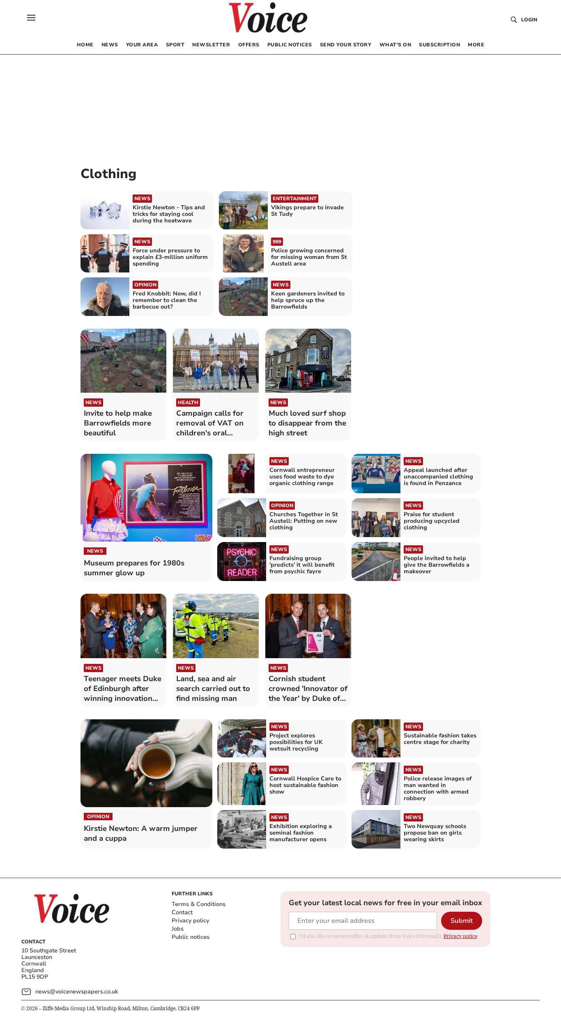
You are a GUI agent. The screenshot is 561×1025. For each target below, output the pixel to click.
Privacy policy (190, 920)
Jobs (178, 929)
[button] (31, 17)
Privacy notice (460, 936)
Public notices (190, 937)
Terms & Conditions (198, 904)
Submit (462, 920)
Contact (182, 912)
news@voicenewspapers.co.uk (76, 991)
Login (529, 20)
